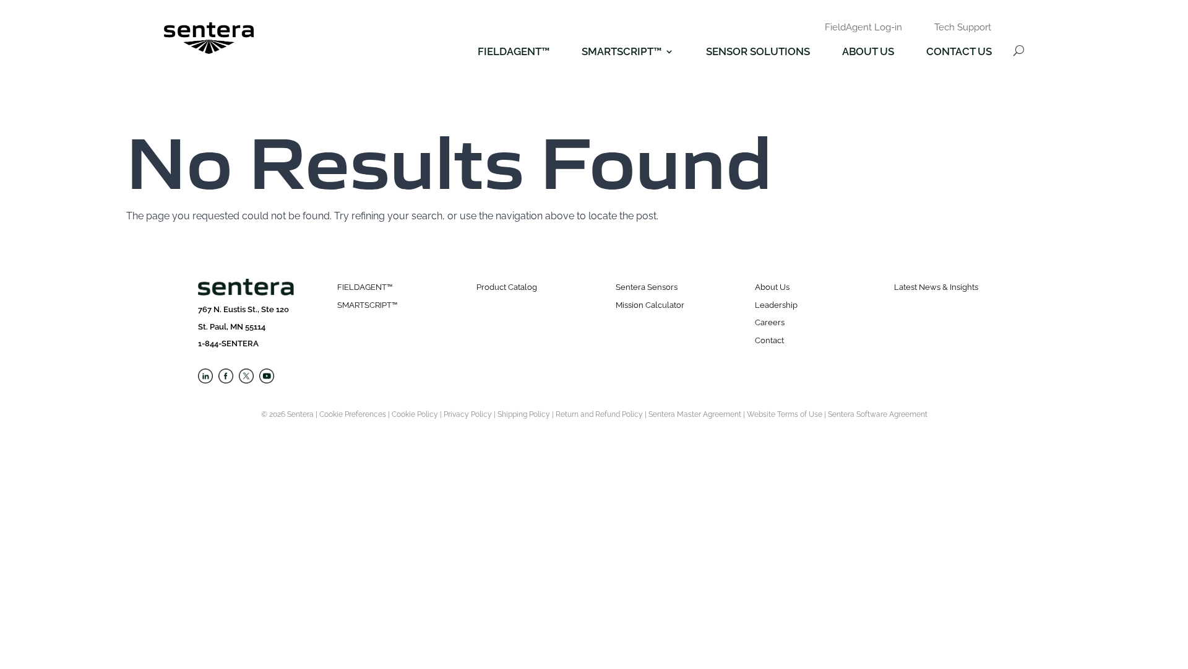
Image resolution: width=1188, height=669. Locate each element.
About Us (868, 52)
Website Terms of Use (784, 414)
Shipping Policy (523, 414)
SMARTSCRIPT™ (367, 305)
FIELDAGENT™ (513, 52)
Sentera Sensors (647, 287)
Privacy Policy (468, 414)
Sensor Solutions (758, 52)
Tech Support (962, 28)
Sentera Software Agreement (878, 414)
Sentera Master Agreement (694, 414)
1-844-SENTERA (228, 343)
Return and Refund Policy (599, 414)
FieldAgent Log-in (863, 28)
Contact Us (959, 52)
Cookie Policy (415, 414)
